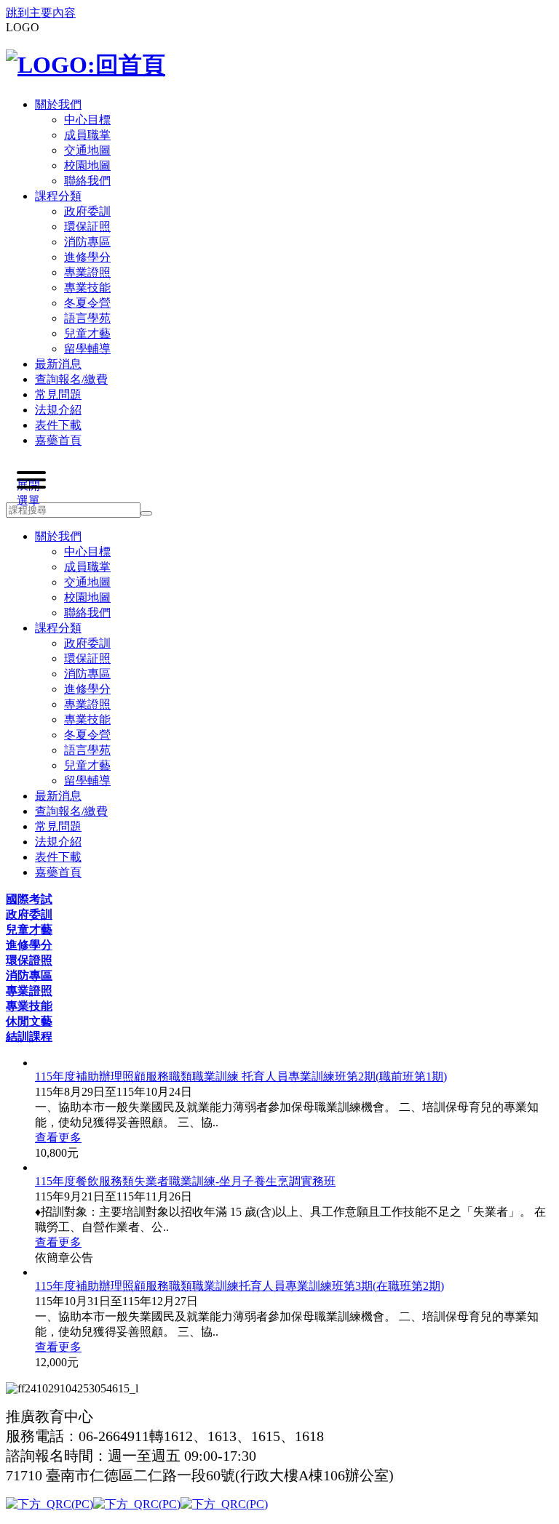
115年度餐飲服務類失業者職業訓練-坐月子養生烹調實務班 (185, 1181)
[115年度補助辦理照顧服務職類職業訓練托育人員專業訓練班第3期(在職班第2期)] (294, 1272)
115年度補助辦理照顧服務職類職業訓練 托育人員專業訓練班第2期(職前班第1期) (241, 1076)
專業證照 (29, 990)
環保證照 (29, 960)
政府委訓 (29, 914)
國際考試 (29, 899)
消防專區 (29, 975)
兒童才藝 (29, 929)
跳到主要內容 (41, 13)
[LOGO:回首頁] (85, 65)
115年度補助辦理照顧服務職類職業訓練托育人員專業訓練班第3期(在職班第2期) (239, 1286)
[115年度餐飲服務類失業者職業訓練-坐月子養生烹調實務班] (294, 1167)
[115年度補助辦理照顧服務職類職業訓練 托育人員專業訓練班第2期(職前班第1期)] (294, 1063)
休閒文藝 (29, 1021)
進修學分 (29, 945)
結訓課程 (29, 1036)
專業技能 (29, 1006)
